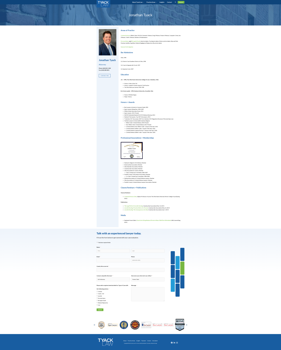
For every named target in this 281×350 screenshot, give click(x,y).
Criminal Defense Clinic (130, 196)
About (125, 340)
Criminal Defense (125, 35)
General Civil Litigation (127, 47)
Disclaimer (155, 340)
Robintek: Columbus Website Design (150, 343)
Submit (100, 309)
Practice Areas (131, 340)
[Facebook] (172, 343)
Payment (143, 340)
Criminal (100, 291)
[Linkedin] (174, 343)
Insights (138, 340)
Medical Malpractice (103, 302)
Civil (99, 305)
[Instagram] (177, 343)
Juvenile (100, 296)
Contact (149, 340)
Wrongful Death (135, 41)
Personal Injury (125, 41)
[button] (143, 2)
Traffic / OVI (101, 293)
